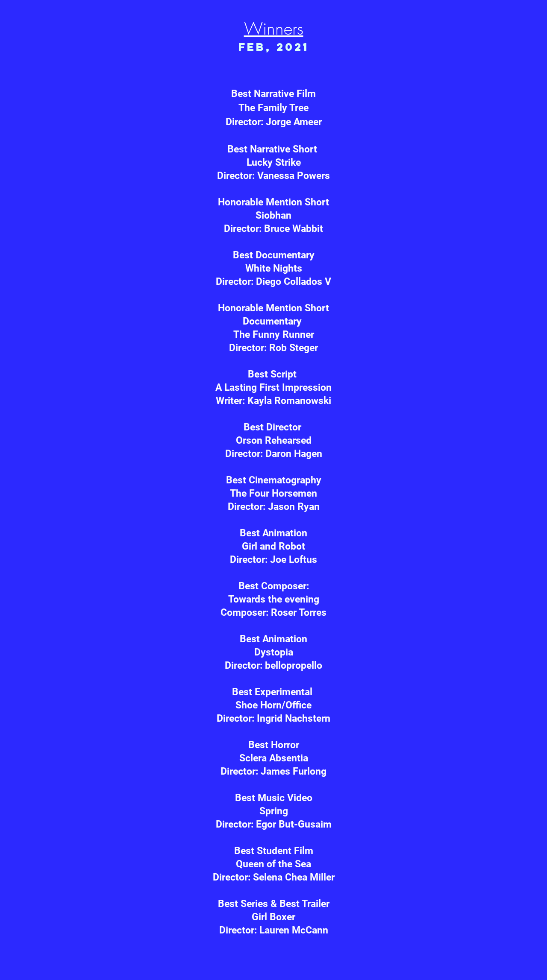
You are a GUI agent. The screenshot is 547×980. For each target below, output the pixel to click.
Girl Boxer (273, 917)
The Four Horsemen (273, 493)
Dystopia (273, 652)
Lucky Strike (274, 162)
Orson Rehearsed (274, 440)
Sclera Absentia (273, 758)
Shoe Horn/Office (273, 705)
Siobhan (273, 215)
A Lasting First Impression (273, 387)
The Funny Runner (273, 334)
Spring (273, 811)
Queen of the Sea (273, 864)
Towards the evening (273, 599)
